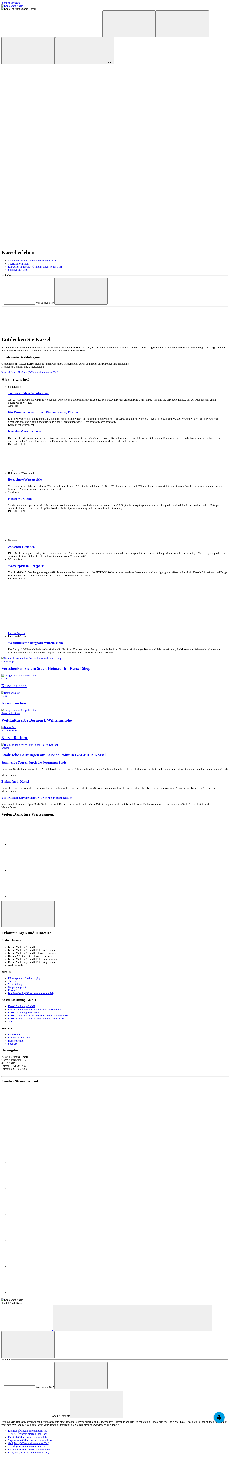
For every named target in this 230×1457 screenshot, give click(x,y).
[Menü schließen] (28, 1344)
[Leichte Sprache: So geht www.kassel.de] (26, 35)
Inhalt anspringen (10, 2)
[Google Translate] (129, 23)
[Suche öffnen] (28, 50)
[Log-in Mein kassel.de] (182, 23)
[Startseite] (27, 1329)
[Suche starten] (81, 291)
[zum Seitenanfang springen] (28, 914)
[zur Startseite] (12, 5)
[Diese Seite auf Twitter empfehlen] (33, 870)
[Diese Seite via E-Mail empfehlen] (33, 896)
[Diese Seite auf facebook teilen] (33, 844)
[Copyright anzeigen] (26, 88)
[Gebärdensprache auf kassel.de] (77, 35)
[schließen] (96, 1404)
